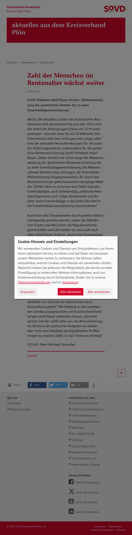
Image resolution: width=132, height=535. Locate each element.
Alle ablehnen (70, 292)
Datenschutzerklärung (34, 282)
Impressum (70, 282)
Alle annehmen (99, 292)
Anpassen (27, 292)
